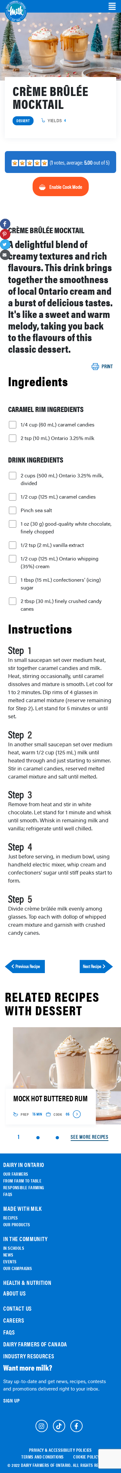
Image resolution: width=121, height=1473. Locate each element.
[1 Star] (15, 163)
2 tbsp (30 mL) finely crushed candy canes (61, 605)
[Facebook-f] (76, 1426)
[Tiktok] (59, 1426)
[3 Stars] (29, 163)
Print (107, 366)
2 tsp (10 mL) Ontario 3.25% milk (57, 438)
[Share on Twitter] (5, 244)
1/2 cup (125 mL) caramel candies (58, 496)
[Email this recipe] (5, 255)
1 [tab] (18, 1136)
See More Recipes (89, 1137)
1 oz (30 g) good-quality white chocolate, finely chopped (66, 527)
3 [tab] (57, 1137)
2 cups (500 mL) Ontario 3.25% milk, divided (62, 479)
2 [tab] (38, 1137)
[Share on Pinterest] (5, 234)
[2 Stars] (22, 163)
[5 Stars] (44, 163)
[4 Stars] (37, 163)
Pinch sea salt (36, 510)
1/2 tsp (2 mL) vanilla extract (52, 545)
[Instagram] (41, 1426)
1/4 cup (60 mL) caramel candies (58, 424)
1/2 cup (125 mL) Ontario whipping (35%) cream (59, 562)
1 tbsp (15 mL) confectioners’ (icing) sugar (61, 583)
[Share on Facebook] (5, 224)
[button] (112, 6)
